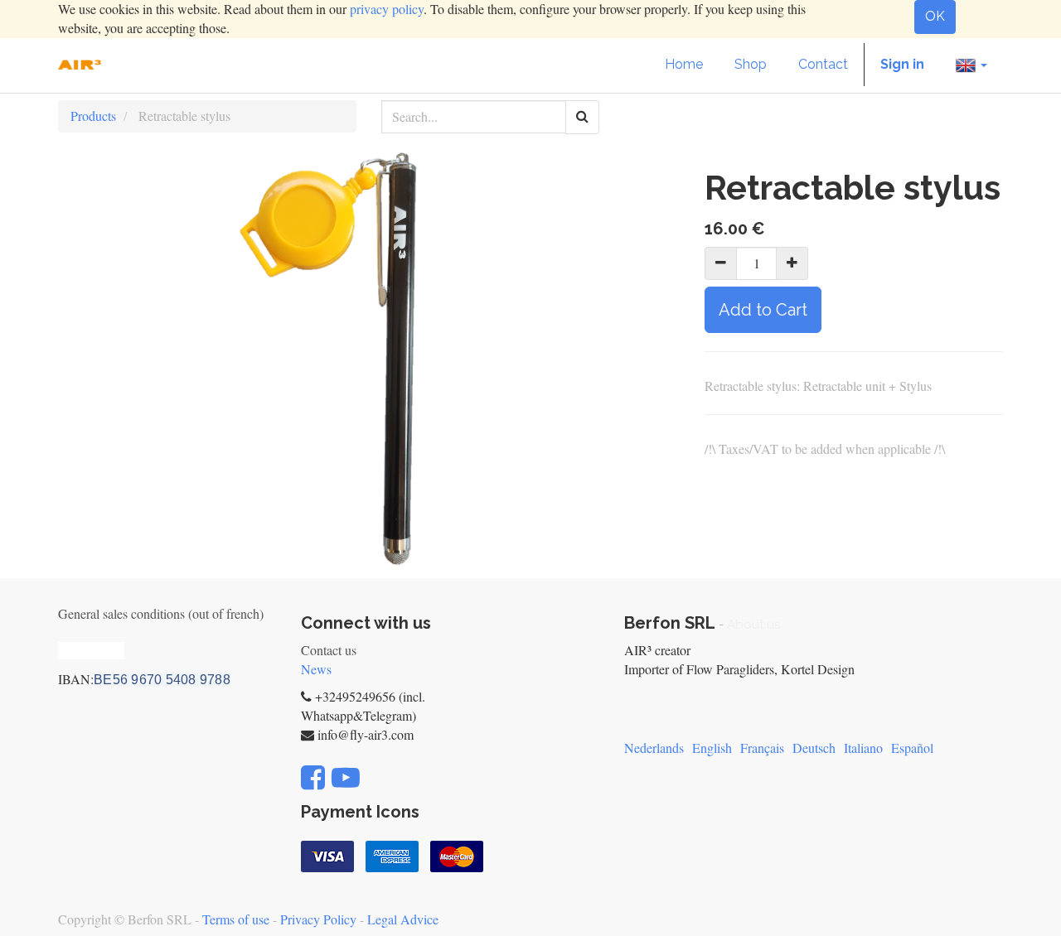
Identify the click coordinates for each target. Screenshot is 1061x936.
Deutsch (814, 747)
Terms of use (235, 919)
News (316, 669)
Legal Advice (402, 919)
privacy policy (387, 8)
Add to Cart (763, 310)
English (712, 747)
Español (912, 747)
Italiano (863, 747)
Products (93, 115)
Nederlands (654, 747)
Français (762, 747)
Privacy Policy (318, 919)
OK (935, 16)
